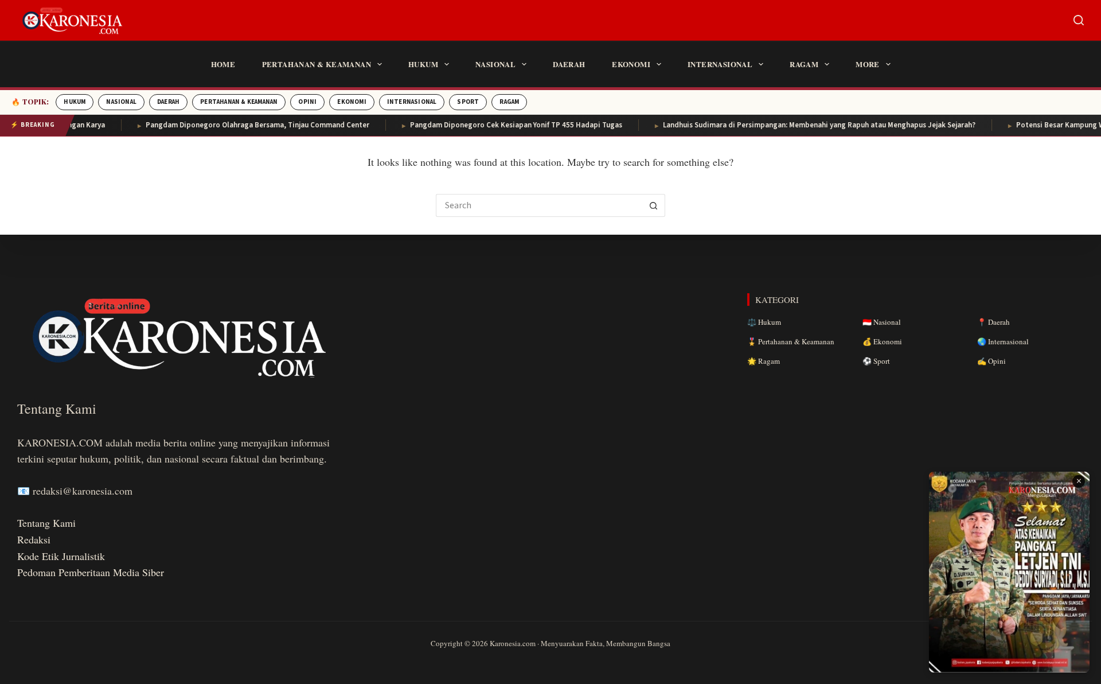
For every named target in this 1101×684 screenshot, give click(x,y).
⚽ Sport (876, 361)
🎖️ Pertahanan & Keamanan (790, 341)
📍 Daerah (993, 322)
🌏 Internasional (1003, 341)
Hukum (423, 64)
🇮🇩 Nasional (881, 322)
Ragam (804, 64)
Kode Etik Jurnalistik (61, 556)
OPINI (307, 102)
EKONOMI (351, 102)
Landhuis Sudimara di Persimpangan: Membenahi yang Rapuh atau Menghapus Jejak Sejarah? (804, 125)
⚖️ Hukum (764, 322)
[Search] (1078, 20)
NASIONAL (121, 102)
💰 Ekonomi (882, 341)
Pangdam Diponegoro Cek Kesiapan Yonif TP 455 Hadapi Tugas (501, 125)
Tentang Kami (46, 523)
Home (223, 64)
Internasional (720, 64)
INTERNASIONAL (412, 102)
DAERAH (168, 102)
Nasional (495, 64)
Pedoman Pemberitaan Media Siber (90, 572)
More (868, 64)
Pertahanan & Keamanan (316, 64)
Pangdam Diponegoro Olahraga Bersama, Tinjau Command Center (242, 125)
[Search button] (653, 205)
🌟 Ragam (763, 361)
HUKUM (74, 102)
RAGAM (509, 102)
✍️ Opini (991, 361)
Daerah (569, 64)
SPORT (468, 102)
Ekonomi (631, 64)
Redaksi (33, 539)
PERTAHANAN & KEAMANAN (239, 102)
